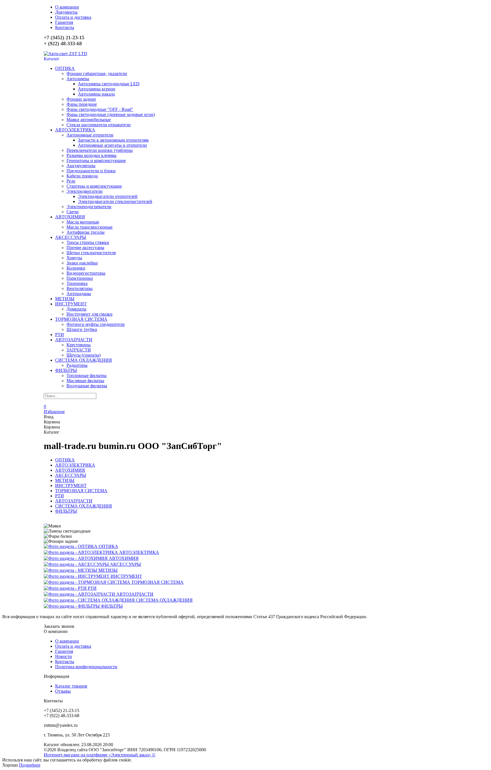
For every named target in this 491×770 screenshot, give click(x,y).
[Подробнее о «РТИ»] (66, 588)
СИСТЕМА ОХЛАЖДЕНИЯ (83, 360)
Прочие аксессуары (85, 247)
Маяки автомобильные (88, 119)
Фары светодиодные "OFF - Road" (99, 109)
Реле (70, 181)
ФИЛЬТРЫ (66, 370)
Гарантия (64, 22)
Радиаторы (77, 365)
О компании (67, 7)
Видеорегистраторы (85, 273)
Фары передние (81, 104)
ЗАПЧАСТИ (78, 349)
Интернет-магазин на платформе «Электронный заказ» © (99, 754)
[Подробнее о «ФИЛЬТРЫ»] (72, 606)
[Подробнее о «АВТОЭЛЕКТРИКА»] (81, 552)
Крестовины (78, 344)
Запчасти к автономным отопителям (113, 140)
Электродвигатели (84, 191)
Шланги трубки (81, 329)
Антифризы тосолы (85, 232)
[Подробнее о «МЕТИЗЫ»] (71, 570)
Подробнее (29, 765)
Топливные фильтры (86, 375)
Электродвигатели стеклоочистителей (115, 201)
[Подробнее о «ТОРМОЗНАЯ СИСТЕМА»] (87, 582)
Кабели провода (82, 175)
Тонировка (77, 283)
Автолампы (77, 78)
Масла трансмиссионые (89, 227)
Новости (63, 656)
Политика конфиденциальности (86, 666)
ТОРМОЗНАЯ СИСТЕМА (81, 319)
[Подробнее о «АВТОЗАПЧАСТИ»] (80, 594)
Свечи (72, 211)
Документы (66, 12)
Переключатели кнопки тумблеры (99, 150)
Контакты (64, 27)
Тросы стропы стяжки (87, 242)
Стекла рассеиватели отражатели (98, 124)
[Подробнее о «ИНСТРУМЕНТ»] (77, 576)
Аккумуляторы (80, 165)
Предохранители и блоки (91, 170)
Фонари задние (81, 99)
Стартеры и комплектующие (94, 186)
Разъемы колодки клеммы (91, 155)
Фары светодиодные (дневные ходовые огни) (110, 114)
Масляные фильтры (85, 380)
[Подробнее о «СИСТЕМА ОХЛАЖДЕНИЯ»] (90, 600)
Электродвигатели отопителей (108, 196)
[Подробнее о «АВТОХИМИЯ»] (76, 558)
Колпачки (75, 268)
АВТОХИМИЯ (70, 216)
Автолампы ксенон (96, 88)
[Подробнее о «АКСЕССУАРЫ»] (77, 564)
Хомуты (74, 257)
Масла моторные (82, 222)
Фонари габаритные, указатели (96, 73)
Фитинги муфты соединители (95, 324)
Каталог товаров (71, 686)
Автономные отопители (89, 135)
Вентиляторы (79, 288)
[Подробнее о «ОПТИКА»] (71, 546)
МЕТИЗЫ (64, 298)
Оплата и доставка (73, 17)
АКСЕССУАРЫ (70, 237)
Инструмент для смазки (89, 314)
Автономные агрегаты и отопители (112, 145)
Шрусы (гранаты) (83, 355)
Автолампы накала (96, 94)
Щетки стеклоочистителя (91, 252)
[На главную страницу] (65, 53)
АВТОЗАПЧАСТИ (73, 339)
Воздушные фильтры (86, 385)
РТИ (59, 334)
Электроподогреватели (88, 206)
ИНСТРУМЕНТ (71, 303)
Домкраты (76, 309)
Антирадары (78, 293)
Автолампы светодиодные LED (109, 83)
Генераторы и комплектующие (96, 160)
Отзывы (63, 691)
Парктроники (79, 278)
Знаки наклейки (82, 262)
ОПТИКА (65, 68)
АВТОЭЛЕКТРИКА (75, 129)
